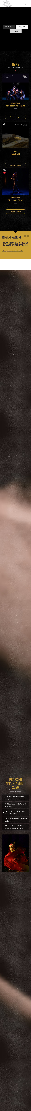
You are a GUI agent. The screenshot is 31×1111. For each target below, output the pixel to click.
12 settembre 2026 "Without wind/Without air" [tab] (15, 812)
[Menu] (28, 3)
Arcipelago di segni (15, 105)
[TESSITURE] (15, 135)
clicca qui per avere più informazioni (12, 251)
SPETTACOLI (17, 103)
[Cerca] (24, 3)
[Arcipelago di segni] (15, 87)
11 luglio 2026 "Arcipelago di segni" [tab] (14, 798)
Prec (25, 236)
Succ (28, 236)
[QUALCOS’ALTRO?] (15, 181)
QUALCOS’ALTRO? (15, 200)
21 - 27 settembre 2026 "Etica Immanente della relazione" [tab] (15, 827)
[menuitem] (24, 3)
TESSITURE (15, 153)
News (12, 103)
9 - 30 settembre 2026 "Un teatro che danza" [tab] (16, 805)
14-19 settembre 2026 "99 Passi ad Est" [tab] (16, 820)
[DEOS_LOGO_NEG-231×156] (12, 3)
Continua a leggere (15, 117)
